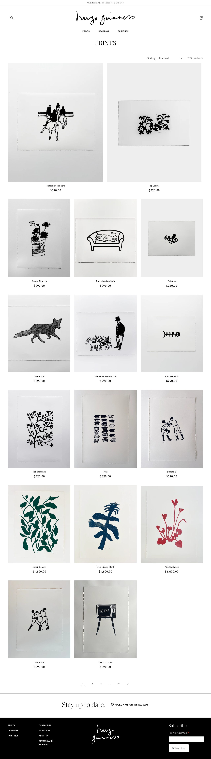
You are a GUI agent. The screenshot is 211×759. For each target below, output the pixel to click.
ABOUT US (44, 736)
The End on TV (105, 662)
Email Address (179, 733)
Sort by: (151, 58)
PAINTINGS (13, 736)
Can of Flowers (39, 281)
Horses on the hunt (55, 186)
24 (118, 683)
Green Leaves (39, 567)
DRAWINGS (13, 730)
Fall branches (39, 472)
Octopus (172, 281)
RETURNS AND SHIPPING (46, 743)
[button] (11, 18)
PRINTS (11, 725)
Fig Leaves (154, 186)
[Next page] (127, 683)
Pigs (105, 472)
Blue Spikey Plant (105, 567)
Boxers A (39, 662)
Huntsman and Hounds (105, 376)
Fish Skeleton (171, 376)
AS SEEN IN (44, 730)
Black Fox (39, 376)
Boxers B (171, 472)
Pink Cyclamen (172, 567)
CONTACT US (45, 725)
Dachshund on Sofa (105, 281)
